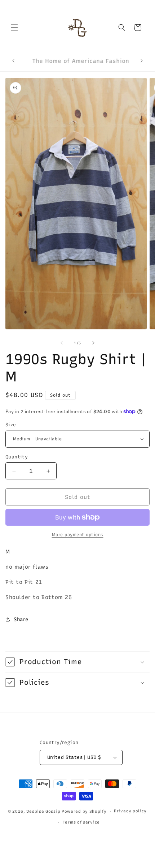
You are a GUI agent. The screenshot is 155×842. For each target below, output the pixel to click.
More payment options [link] (77, 534)
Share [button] (21, 619)
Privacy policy (130, 811)
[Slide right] (93, 343)
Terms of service (81, 822)
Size (10, 424)
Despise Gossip (43, 811)
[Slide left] (62, 343)
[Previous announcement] (13, 61)
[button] (14, 27)
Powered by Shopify (84, 811)
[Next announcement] (142, 61)
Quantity (16, 457)
